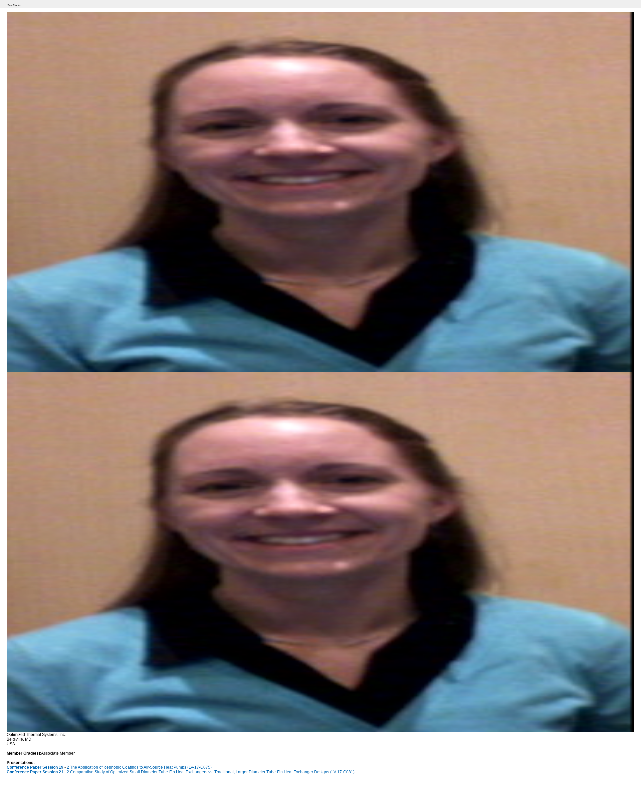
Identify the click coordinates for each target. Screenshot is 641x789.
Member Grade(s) (23, 753)
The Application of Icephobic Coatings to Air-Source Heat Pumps (141, 767)
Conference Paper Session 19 (35, 767)
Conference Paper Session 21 (35, 772)
